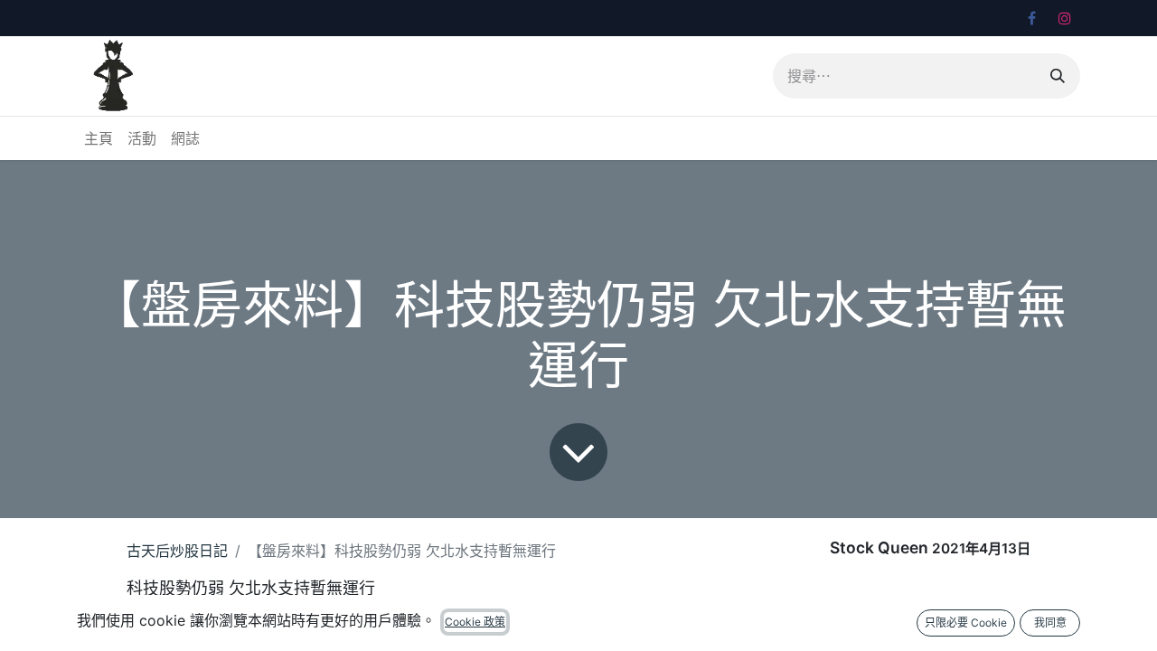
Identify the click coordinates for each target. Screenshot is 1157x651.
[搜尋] (1057, 76)
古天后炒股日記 (177, 551)
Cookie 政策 (475, 621)
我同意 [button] (1050, 622)
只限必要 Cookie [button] (966, 622)
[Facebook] (1031, 18)
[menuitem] (98, 138)
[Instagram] (1064, 18)
